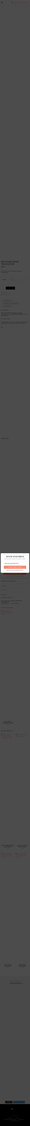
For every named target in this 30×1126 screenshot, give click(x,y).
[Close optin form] (27, 555)
